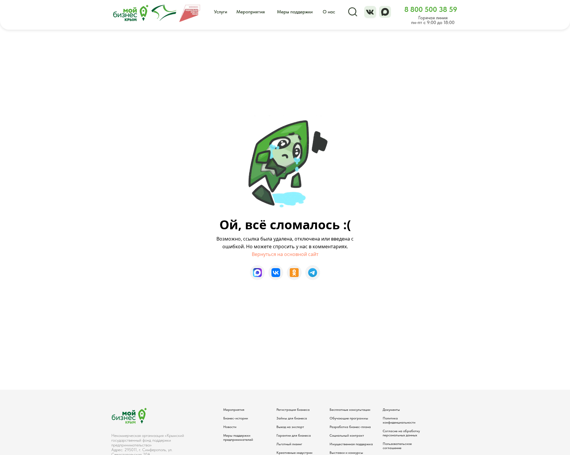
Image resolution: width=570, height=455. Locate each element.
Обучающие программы (349, 418)
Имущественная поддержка (351, 444)
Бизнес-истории (235, 418)
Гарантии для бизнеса (293, 435)
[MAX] (257, 272)
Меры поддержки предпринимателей (238, 437)
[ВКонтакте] (275, 272)
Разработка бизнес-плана (350, 427)
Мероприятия (250, 12)
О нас (329, 12)
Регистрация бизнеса (293, 410)
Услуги (220, 12)
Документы (391, 410)
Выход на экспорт (290, 427)
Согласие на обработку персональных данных (401, 433)
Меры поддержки (295, 12)
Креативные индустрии (294, 453)
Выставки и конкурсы (346, 453)
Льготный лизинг (289, 444)
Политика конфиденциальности (399, 420)
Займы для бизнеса (291, 418)
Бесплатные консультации (350, 410)
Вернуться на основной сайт (285, 254)
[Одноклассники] (294, 272)
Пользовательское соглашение (397, 446)
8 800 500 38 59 (430, 9)
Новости (229, 427)
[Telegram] (312, 272)
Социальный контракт (347, 435)
